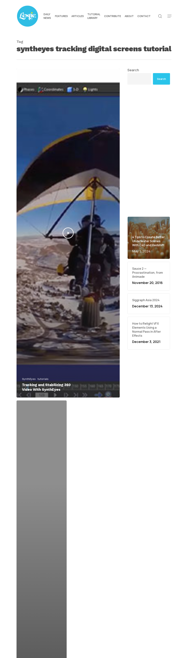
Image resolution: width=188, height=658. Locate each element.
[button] (169, 16)
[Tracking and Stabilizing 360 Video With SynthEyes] (68, 233)
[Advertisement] (148, 151)
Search (133, 70)
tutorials (42, 379)
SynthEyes (29, 379)
